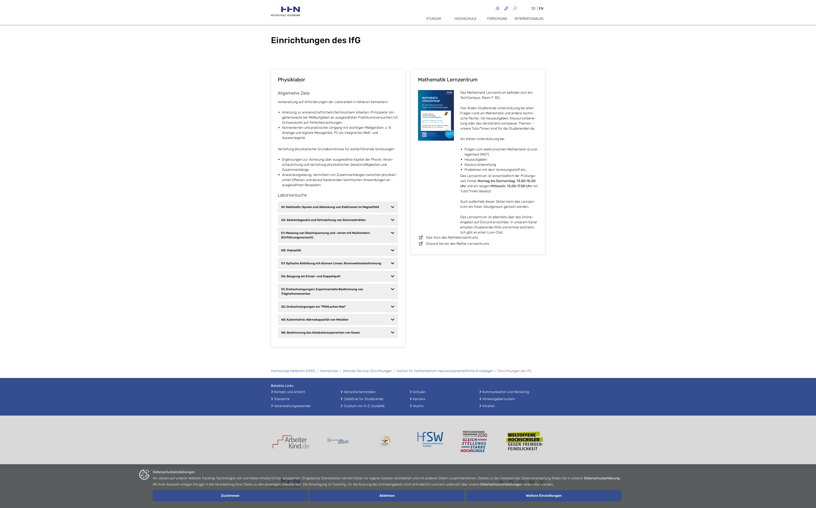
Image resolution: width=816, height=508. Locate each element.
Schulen (419, 392)
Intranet (488, 406)
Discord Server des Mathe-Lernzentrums (457, 244)
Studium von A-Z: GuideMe (364, 406)
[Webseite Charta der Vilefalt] (338, 441)
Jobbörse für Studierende (363, 399)
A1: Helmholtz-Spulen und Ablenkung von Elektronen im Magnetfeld (330, 207)
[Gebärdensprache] (506, 8)
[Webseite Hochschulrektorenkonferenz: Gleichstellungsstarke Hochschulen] (525, 441)
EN (541, 8)
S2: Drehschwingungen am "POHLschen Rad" (313, 306)
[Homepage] (285, 13)
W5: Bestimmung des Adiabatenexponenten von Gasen (320, 332)
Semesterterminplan (359, 392)
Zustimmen (230, 496)
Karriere (419, 399)
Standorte (282, 399)
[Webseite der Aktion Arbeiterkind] (291, 441)
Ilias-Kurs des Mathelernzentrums (452, 237)
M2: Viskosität (291, 250)
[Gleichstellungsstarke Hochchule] (478, 441)
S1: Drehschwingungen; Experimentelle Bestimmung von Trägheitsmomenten (322, 291)
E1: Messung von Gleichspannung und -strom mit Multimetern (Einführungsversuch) (325, 235)
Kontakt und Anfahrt (289, 392)
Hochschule (465, 19)
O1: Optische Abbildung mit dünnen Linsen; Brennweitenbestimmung (331, 263)
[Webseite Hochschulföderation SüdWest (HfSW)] (431, 442)
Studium (433, 19)
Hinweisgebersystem (498, 399)
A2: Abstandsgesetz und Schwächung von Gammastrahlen (323, 220)
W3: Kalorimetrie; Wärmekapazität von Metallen (314, 319)
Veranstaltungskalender (292, 406)
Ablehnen (387, 496)
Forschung (497, 19)
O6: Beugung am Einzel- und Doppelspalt (310, 276)
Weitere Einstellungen (544, 496)
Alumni (418, 406)
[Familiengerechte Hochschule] (384, 442)
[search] (520, 8)
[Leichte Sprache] (497, 8)
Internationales (529, 19)
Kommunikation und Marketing (505, 392)
